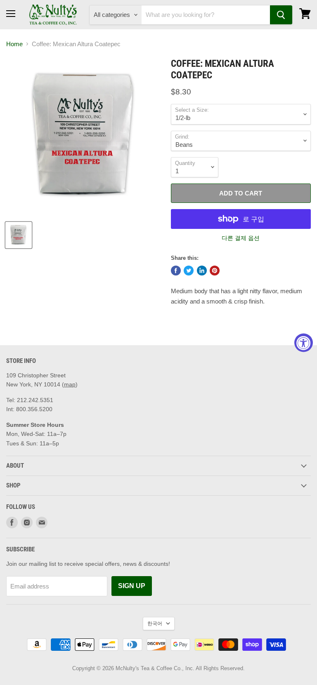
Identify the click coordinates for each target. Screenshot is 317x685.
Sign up (131, 585)
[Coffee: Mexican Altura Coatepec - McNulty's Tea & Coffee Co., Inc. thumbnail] (18, 235)
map (70, 384)
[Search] (281, 14)
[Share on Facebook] (176, 270)
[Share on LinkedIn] (202, 270)
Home (14, 43)
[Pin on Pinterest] (215, 270)
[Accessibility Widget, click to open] (303, 342)
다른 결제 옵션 (241, 238)
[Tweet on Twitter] (189, 270)
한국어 (154, 623)
